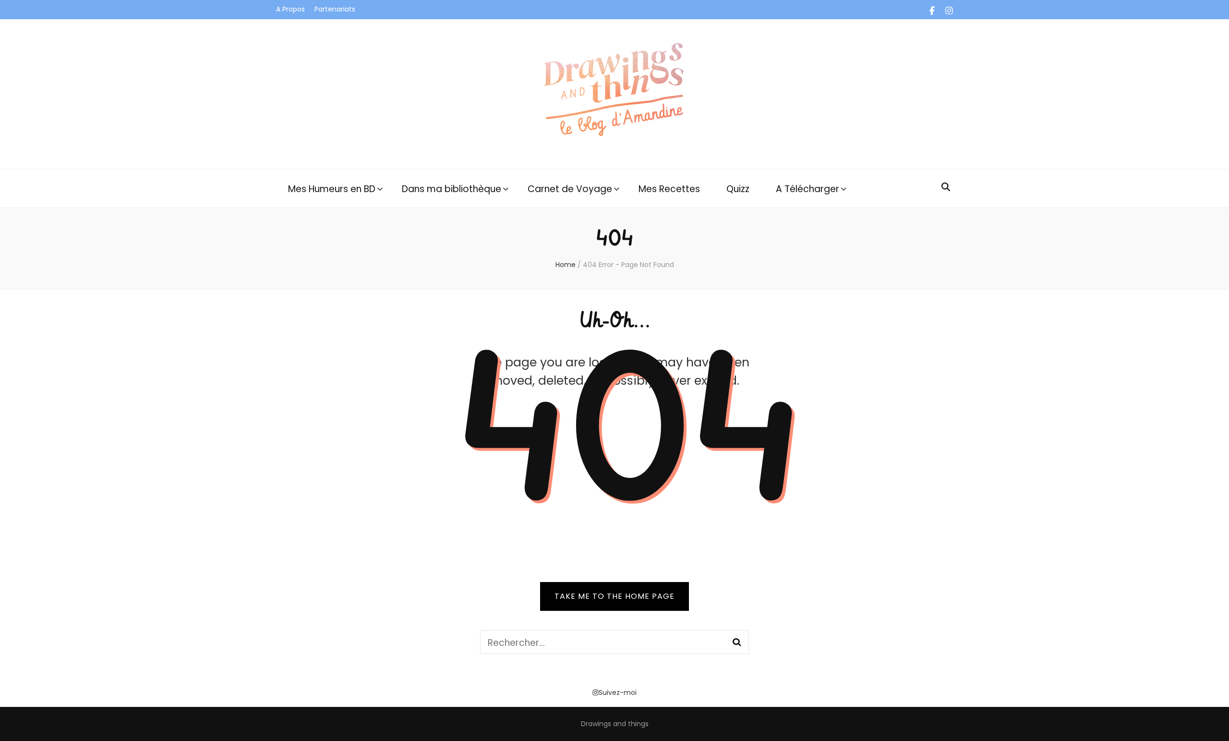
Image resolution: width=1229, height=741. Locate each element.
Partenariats (334, 9)
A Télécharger (807, 188)
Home (565, 264)
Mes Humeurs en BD (331, 188)
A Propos (290, 9)
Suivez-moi (618, 692)
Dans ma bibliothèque (451, 188)
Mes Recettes (669, 188)
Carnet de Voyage (570, 188)
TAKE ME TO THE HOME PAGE (614, 596)
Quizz (737, 188)
